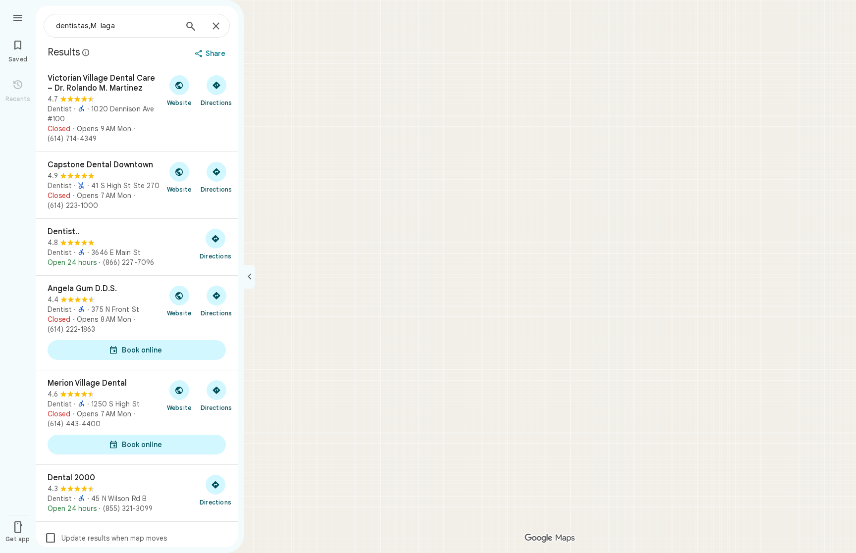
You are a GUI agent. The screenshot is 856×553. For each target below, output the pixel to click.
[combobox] (116, 26)
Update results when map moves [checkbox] (106, 538)
